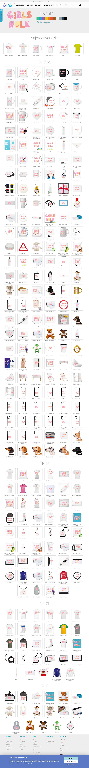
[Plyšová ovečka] (37, 241)
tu (31, 763)
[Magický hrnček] (24, 81)
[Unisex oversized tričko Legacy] (78, 468)
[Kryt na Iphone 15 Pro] (51, 401)
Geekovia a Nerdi (36, 752)
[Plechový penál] (64, 705)
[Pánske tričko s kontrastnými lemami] (64, 638)
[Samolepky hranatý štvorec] (78, 125)
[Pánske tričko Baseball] (64, 623)
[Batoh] (11, 512)
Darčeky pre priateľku (37, 754)
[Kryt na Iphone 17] (24, 386)
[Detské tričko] (79, 43)
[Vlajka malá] (11, 154)
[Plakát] (51, 139)
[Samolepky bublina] (51, 343)
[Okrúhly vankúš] (24, 212)
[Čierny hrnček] (64, 67)
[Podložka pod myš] (24, 125)
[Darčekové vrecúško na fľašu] (24, 357)
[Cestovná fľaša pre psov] (51, 270)
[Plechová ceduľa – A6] (51, 256)
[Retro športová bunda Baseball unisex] (24, 570)
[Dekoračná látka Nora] (11, 212)
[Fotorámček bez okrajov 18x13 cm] (11, 270)
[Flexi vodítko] (51, 197)
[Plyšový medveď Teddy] (51, 328)
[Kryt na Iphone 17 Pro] (37, 386)
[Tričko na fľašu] (78, 299)
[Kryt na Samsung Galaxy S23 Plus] (24, 430)
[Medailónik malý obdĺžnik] (24, 585)
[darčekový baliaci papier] (64, 183)
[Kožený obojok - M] (24, 444)
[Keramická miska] (11, 343)
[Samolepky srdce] (64, 110)
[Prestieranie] (24, 285)
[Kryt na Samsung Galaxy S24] (51, 415)
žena (41, 22)
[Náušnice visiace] (24, 541)
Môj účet (61, 751)
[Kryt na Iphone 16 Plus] (78, 386)
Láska (21, 739)
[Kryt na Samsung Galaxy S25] (11, 299)
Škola (34, 739)
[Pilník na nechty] (51, 556)
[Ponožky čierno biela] (24, 512)
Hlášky (21, 743)
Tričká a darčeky (20, 5)
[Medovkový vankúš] (51, 241)
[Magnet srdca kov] (11, 226)
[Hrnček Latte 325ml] (24, 110)
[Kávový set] (24, 168)
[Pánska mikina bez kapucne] (71, 667)
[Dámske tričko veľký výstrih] (37, 483)
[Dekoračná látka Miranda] (37, 256)
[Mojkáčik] (71, 720)
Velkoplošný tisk (50, 739)
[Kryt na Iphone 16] (64, 285)
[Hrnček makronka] (37, 197)
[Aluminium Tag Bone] (24, 270)
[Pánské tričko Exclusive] (51, 609)
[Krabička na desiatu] (64, 197)
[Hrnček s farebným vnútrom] (78, 81)
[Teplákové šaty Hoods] (37, 585)
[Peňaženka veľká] (78, 556)
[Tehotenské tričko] (51, 541)
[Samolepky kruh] (37, 67)
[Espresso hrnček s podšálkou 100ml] (24, 96)
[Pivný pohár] (64, 226)
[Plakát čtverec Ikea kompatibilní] (51, 212)
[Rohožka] (11, 168)
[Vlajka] (78, 67)
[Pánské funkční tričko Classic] (78, 609)
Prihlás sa (66, 4)
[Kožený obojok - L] (37, 444)
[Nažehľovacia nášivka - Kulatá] (51, 125)
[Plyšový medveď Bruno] (64, 691)
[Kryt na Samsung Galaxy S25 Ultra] (24, 299)
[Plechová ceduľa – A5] (78, 183)
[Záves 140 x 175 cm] (11, 386)
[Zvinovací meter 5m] (11, 652)
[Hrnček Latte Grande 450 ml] (24, 197)
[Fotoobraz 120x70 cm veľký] (24, 328)
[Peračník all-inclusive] (11, 691)
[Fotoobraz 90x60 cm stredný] (51, 226)
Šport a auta (22, 741)
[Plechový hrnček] (51, 67)
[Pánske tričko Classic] (10, 43)
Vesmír (34, 750)
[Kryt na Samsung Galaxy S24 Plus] (64, 415)
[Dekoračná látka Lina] (51, 299)
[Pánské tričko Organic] (37, 609)
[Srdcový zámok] (78, 226)
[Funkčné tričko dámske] (51, 512)
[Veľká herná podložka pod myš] (37, 285)
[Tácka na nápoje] (64, 314)
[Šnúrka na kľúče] (37, 96)
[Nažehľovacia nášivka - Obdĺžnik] (78, 154)
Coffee (34, 747)
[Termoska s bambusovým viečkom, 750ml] (64, 125)
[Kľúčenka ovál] (24, 652)
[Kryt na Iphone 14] (78, 401)
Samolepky (8, 744)
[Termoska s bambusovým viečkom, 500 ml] (64, 139)
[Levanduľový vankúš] (24, 343)
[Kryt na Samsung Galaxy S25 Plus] (37, 415)
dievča (48, 22)
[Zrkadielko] (11, 570)
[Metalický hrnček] (78, 285)
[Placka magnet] (51, 96)
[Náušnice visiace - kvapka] (51, 570)
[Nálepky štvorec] (64, 96)
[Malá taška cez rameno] (37, 652)
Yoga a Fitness (36, 743)
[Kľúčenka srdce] (64, 168)
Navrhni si (38, 5)
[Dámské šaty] (24, 497)
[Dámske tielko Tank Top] (37, 497)
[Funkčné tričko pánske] (11, 623)
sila (52, 22)
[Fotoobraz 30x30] (78, 168)
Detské (21, 744)
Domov (7, 749)
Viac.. (7, 750)
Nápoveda (62, 743)
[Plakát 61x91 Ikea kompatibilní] (37, 139)
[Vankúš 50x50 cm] (11, 110)
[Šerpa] (64, 270)
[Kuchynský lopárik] (51, 314)
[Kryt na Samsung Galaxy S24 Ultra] (78, 415)
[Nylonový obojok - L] (78, 444)
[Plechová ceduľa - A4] (64, 212)
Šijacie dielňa (9, 743)
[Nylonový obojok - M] (51, 285)
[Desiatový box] (78, 212)
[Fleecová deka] (78, 96)
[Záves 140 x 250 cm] (78, 372)
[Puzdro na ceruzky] (78, 705)
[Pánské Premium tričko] (51, 43)
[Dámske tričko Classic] (24, 43)
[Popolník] (11, 241)
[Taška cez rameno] (78, 541)
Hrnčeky (8, 739)
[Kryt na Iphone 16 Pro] (11, 401)
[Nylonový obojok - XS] (78, 314)
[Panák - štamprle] (64, 343)
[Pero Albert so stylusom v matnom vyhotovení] (51, 430)
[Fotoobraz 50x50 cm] (51, 357)
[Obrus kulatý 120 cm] (24, 372)
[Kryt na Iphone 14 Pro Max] (24, 415)
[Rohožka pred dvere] (64, 81)
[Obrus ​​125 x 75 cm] (64, 357)
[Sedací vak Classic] (78, 357)
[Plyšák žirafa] (78, 270)
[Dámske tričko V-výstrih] (24, 483)
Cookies (61, 750)
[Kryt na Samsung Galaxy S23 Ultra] (37, 430)
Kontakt (71, 4)
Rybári (34, 749)
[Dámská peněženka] (64, 585)
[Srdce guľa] (37, 226)
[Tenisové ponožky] (24, 623)
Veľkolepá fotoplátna (37, 746)
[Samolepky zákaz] (64, 299)
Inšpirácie (30, 5)
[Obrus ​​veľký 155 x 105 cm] (37, 372)
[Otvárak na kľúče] (78, 328)
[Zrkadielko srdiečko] (78, 570)
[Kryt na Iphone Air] (64, 386)
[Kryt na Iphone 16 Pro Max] (24, 401)
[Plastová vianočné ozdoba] (78, 343)
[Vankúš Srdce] (37, 110)
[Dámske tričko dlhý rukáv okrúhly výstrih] (64, 570)
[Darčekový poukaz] (11, 357)
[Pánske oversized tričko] (78, 483)
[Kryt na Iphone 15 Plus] (64, 401)
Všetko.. (21, 750)
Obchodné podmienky (64, 748)
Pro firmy (48, 743)
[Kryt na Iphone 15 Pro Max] (64, 256)
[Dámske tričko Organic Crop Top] (51, 483)
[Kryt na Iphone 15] (37, 401)
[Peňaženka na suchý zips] (24, 556)
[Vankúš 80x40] (51, 154)
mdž (38, 22)
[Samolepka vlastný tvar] (37, 81)
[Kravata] (17, 667)
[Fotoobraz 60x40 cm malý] (78, 256)
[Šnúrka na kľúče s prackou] (24, 314)
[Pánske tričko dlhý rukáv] (51, 623)
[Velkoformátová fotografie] (24, 256)
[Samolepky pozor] (24, 241)
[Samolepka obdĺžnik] (11, 81)
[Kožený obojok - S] (11, 444)
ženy (45, 22)
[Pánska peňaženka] (37, 638)
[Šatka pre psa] (78, 139)
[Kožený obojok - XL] (51, 444)
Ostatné (21, 749)
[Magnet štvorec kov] (51, 110)
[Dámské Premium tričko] (37, 468)
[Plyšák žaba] (37, 343)
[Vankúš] (65, 43)
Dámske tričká (9, 747)
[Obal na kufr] (37, 270)
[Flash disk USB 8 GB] (37, 212)
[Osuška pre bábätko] (37, 691)
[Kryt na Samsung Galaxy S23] (11, 430)
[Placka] (51, 81)
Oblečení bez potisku (51, 741)
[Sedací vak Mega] (11, 372)
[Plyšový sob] (64, 328)
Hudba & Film (22, 746)
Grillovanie (35, 741)
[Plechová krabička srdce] (11, 328)
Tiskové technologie (64, 747)
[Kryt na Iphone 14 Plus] (11, 415)
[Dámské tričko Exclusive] (11, 483)
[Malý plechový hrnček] (78, 110)
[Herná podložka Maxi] (11, 197)
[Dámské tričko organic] (51, 468)
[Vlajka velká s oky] (11, 125)
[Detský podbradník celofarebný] (17, 720)
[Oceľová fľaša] (51, 183)
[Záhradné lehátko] (64, 372)
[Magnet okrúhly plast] (37, 314)
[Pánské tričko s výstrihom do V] (11, 638)
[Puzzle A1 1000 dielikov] (11, 139)
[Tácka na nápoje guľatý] (24, 183)
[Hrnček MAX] (37, 168)
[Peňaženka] (11, 556)
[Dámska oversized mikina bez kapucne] (64, 512)
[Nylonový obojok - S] (64, 444)
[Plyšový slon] (11, 285)
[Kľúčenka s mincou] (37, 183)
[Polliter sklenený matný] (11, 96)
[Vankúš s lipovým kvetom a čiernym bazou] (64, 241)
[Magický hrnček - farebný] (11, 183)
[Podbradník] (24, 705)
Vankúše (8, 746)
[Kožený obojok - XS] (78, 430)
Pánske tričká (9, 741)
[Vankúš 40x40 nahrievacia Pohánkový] (78, 241)
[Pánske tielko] (78, 623)
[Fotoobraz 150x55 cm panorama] (64, 154)
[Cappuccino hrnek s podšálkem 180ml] (37, 125)
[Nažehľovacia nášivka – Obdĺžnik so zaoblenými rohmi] (11, 314)
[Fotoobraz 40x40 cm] (24, 139)
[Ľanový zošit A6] (37, 357)
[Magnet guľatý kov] (37, 154)
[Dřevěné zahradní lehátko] (51, 372)
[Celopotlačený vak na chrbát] (78, 512)
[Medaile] (78, 197)
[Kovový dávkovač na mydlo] (11, 256)
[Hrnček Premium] (38, 43)
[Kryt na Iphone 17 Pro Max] (51, 386)
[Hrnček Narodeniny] (37, 299)
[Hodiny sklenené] (24, 154)
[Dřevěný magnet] (64, 430)
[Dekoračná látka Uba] (37, 328)
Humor (21, 747)
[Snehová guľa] (24, 226)
